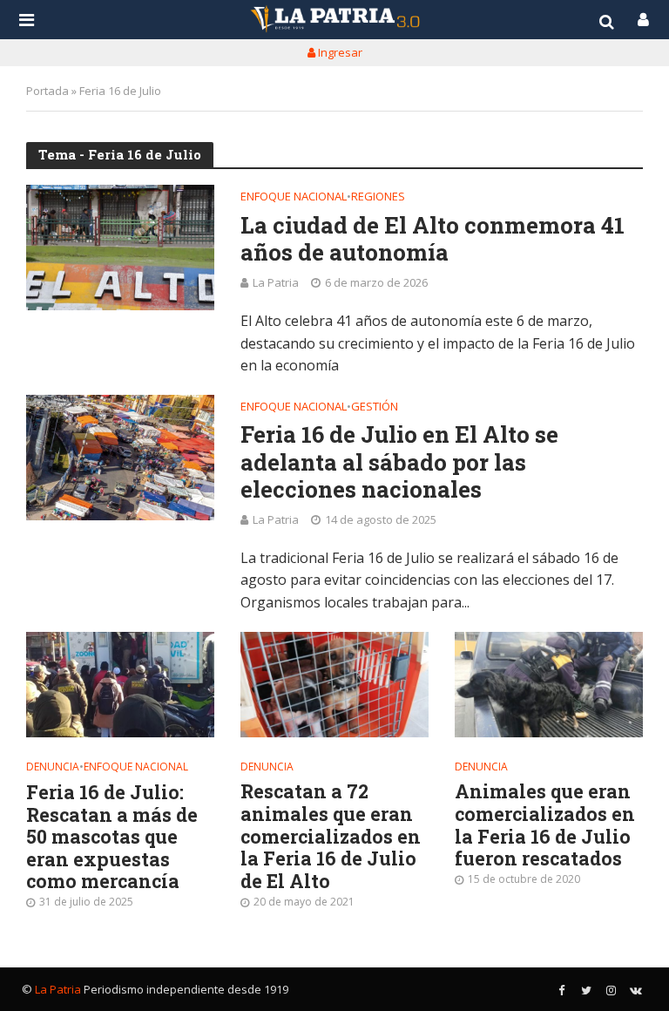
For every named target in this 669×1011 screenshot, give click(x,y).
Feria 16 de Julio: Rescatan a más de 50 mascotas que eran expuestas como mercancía (112, 837)
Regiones (378, 197)
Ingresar (338, 52)
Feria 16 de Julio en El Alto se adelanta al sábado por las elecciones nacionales (399, 462)
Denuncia (52, 767)
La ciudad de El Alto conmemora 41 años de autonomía (432, 239)
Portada (47, 90)
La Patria (276, 282)
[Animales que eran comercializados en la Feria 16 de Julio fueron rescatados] (549, 684)
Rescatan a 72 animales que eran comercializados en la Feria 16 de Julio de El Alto (330, 836)
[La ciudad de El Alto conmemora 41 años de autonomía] (120, 247)
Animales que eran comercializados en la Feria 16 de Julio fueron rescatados (545, 825)
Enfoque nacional (293, 197)
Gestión (374, 407)
